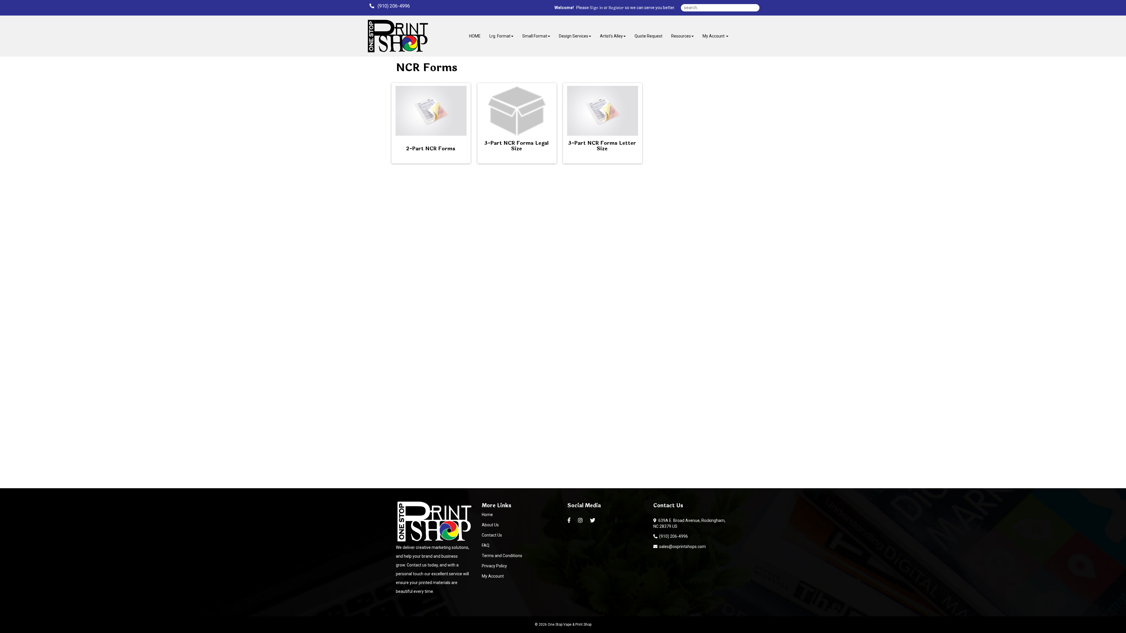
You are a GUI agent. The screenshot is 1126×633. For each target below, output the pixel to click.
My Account (493, 576)
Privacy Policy (494, 566)
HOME (475, 36)
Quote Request (648, 36)
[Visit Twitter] (593, 520)
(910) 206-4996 (672, 536)
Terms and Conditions (502, 555)
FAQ (485, 545)
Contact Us (492, 535)
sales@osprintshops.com (681, 546)
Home (487, 514)
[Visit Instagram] (581, 520)
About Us (490, 525)
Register (616, 8)
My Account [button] (714, 36)
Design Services (573, 36)
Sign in (596, 8)
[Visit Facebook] (569, 520)
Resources (681, 36)
